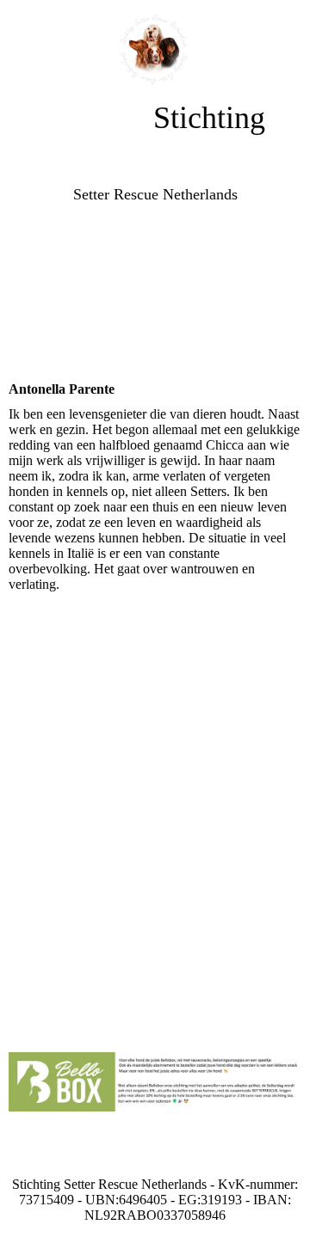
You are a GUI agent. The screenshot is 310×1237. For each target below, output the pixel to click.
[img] (155, 49)
